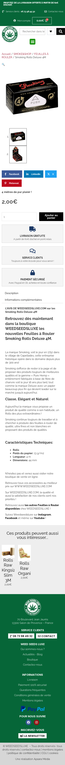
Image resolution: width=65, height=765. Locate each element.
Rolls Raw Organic (25, 568)
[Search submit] (60, 31)
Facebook (11, 518)
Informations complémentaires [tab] (23, 299)
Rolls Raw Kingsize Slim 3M (10, 570)
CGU (44, 753)
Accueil (6, 54)
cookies (53, 753)
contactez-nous (31, 749)
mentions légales (52, 749)
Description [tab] (11, 293)
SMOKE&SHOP (22, 54)
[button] (32, 42)
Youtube (39, 518)
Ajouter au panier (51, 216)
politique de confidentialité (24, 753)
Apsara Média (42, 758)
